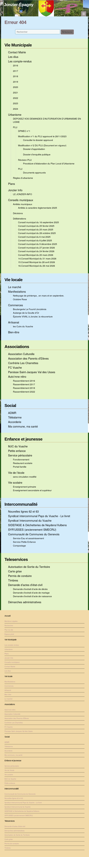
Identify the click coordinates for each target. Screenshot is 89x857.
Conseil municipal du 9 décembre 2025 (37, 243)
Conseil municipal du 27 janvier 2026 (36, 247)
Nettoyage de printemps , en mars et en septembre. (38, 295)
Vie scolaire (15, 482)
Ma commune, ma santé (23, 426)
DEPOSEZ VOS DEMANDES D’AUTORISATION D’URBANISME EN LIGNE (47, 120)
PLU (15, 127)
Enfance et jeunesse (23, 439)
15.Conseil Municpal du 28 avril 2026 (36, 262)
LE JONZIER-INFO (22, 194)
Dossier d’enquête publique (36, 154)
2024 (15, 108)
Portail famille (19, 466)
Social (10, 405)
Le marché (14, 287)
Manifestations (17, 291)
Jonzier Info (15, 190)
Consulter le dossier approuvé (38, 139)
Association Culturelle (21, 354)
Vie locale (13, 279)
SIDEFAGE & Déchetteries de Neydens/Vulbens (37, 525)
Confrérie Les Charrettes (23, 363)
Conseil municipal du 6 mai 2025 (34, 236)
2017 (15, 70)
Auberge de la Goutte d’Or (26, 312)
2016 (15, 65)
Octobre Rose (20, 299)
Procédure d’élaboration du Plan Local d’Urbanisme (48, 163)
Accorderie (14, 422)
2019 (15, 81)
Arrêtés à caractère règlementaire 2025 (37, 207)
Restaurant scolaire (22, 463)
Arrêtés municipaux (22, 204)
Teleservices (16, 559)
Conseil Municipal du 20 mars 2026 (35, 254)
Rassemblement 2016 (24, 380)
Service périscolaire (20, 455)
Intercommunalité (21, 504)
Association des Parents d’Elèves (28, 358)
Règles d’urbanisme (23, 177)
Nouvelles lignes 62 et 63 (23, 511)
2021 (15, 92)
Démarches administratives (24, 602)
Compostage (19, 545)
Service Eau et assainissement (28, 538)
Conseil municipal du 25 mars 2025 (35, 229)
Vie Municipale (18, 45)
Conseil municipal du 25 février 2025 (36, 225)
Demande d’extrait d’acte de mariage (31, 592)
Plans (11, 184)
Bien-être (13, 332)
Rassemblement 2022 (24, 391)
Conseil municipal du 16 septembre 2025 (38, 222)
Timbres (13, 580)
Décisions (18, 213)
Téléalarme (15, 417)
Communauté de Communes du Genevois (33, 534)
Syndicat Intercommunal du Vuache (29, 520)
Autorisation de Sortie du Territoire (29, 567)
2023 (15, 103)
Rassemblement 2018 (24, 387)
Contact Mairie (17, 52)
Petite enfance (17, 451)
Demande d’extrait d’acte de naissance (32, 596)
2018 (15, 76)
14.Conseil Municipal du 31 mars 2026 (37, 258)
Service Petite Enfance (24, 541)
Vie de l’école (16, 472)
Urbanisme (14, 114)
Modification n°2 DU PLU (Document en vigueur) (42, 145)
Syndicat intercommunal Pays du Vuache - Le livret (39, 516)
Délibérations (19, 218)
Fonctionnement (21, 459)
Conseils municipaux (20, 200)
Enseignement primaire (24, 486)
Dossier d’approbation (34, 148)
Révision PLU (25, 159)
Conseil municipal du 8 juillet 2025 (35, 240)
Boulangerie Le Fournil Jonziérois (29, 309)
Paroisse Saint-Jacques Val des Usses (31, 372)
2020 (15, 87)
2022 (15, 97)
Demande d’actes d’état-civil (25, 585)
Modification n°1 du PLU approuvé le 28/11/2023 (42, 136)
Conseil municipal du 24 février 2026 (36, 251)
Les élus (13, 57)
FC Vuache (15, 367)
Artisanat (13, 322)
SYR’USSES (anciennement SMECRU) (32, 529)
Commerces (15, 305)
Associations (17, 346)
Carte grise (15, 571)
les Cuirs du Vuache (23, 326)
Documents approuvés (34, 172)
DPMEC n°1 (24, 130)
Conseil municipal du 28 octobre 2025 (37, 233)
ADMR (12, 413)
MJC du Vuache (18, 446)
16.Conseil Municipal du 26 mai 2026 (36, 265)
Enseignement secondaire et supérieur (32, 490)
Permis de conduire (20, 576)
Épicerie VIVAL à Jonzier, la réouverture (33, 316)
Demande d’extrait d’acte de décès (30, 589)
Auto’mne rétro (17, 376)
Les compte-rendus (20, 61)
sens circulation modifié (24, 476)
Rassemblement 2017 (24, 384)
